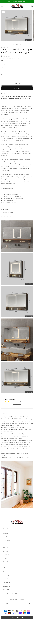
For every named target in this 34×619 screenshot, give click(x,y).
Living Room (6, 536)
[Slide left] (13, 44)
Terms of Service (7, 579)
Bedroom (5, 547)
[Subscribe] (29, 603)
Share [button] (4, 93)
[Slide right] (20, 44)
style (2, 68)
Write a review (17, 404)
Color (2, 60)
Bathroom (5, 551)
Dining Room (6, 540)
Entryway (5, 533)
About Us (5, 572)
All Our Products (7, 562)
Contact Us (6, 575)
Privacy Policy (6, 589)
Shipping (8, 58)
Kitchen (5, 544)
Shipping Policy (7, 586)
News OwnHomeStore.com (10, 593)
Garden (5, 558)
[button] (2, 6)
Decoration (6, 554)
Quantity (3, 75)
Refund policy (6, 582)
